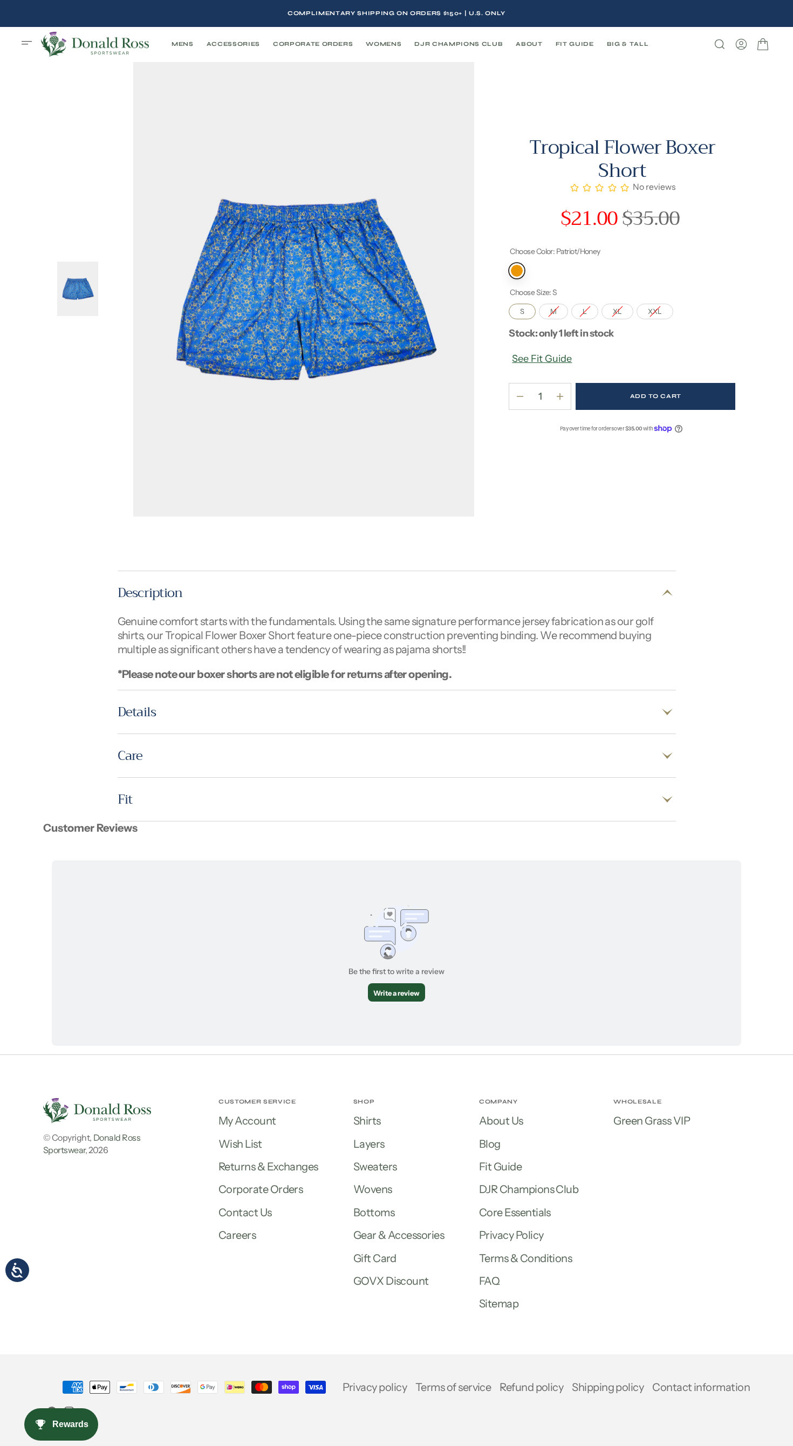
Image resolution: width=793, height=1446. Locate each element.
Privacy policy (375, 1387)
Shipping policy (608, 1387)
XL (623, 310)
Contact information (701, 1387)
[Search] (719, 44)
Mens (183, 43)
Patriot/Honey (517, 271)
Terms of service (453, 1387)
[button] (30, 44)
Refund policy (531, 1387)
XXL (660, 310)
